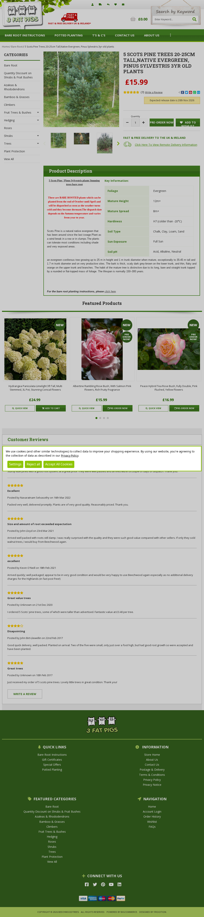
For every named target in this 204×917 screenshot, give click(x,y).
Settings (15, 464)
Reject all (33, 464)
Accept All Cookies (59, 464)
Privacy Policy (69, 455)
